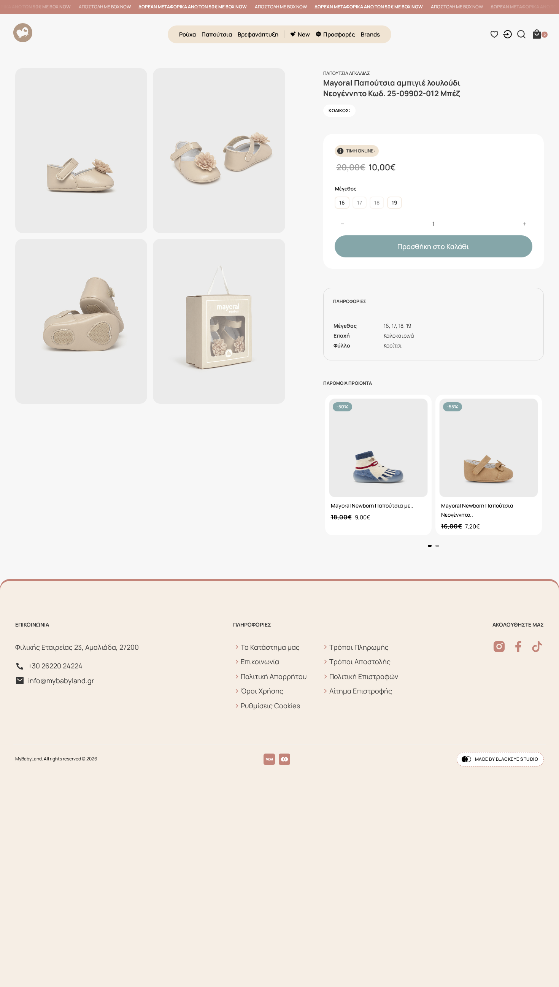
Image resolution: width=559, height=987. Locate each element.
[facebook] (518, 646)
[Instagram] (499, 646)
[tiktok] (537, 646)
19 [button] (394, 202)
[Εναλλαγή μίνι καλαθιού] (536, 34)
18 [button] (377, 202)
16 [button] (342, 202)
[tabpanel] (378, 465)
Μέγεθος (345, 188)
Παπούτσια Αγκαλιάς (346, 73)
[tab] (430, 546)
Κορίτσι (393, 345)
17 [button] (359, 202)
